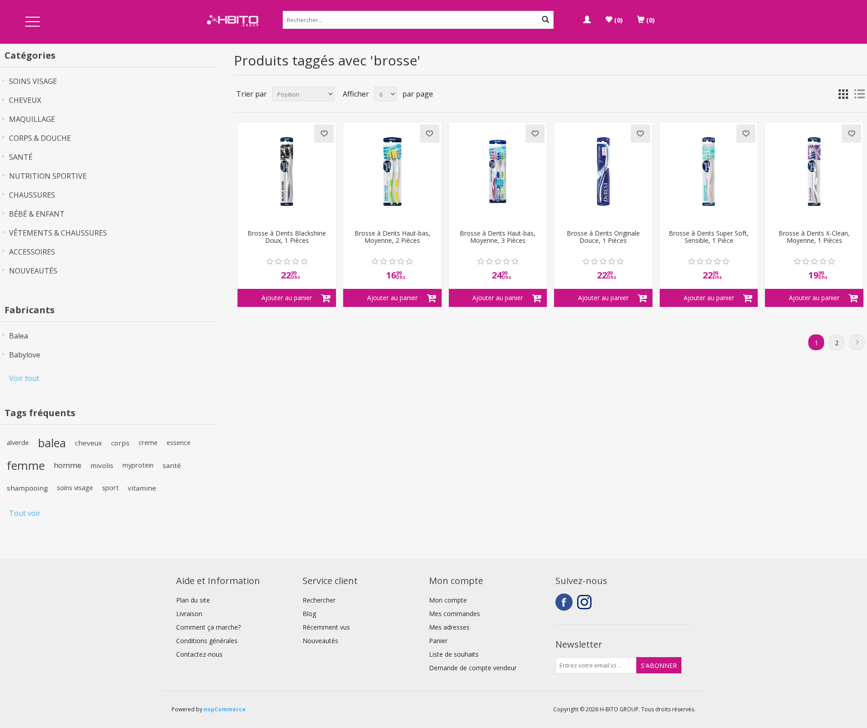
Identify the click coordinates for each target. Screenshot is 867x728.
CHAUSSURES (32, 195)
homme (67, 465)
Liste (859, 94)
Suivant (857, 342)
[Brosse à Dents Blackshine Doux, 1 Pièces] (287, 171)
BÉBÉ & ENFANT (37, 214)
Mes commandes (454, 613)
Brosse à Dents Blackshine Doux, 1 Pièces (286, 237)
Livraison (189, 613)
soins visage (75, 487)
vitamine (142, 487)
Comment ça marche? (208, 627)
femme (26, 465)
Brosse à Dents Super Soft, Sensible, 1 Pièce (709, 237)
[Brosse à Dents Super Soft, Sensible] (709, 171)
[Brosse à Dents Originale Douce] (603, 171)
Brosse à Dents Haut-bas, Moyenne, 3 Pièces (498, 237)
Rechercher (319, 600)
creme (148, 442)
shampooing (27, 487)
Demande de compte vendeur (473, 667)
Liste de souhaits (454, 654)
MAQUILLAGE (32, 119)
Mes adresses (449, 627)
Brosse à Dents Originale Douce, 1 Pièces (603, 237)
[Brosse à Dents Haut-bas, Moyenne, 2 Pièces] (392, 171)
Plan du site (193, 600)
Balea (18, 336)
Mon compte (448, 600)
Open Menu (32, 22)
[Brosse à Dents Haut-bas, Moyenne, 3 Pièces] (498, 171)
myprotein (138, 465)
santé (172, 465)
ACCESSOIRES (32, 252)
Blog (309, 613)
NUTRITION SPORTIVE (48, 176)
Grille (843, 94)
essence (179, 442)
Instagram (585, 602)
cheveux (88, 442)
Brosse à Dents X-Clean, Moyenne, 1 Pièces (814, 237)
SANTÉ (21, 157)
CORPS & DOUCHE (40, 138)
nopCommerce (225, 709)
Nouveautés (320, 640)
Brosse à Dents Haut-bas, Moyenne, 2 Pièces (392, 237)
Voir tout (24, 378)
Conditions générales (207, 640)
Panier (438, 640)
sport (110, 487)
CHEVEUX (25, 100)
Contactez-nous (199, 654)
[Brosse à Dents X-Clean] (814, 171)
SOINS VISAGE (33, 81)
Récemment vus (326, 627)
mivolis (101, 465)
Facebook (564, 602)
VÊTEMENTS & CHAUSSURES (58, 233)
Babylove (24, 355)
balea (52, 443)
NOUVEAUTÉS (33, 271)
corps (120, 442)
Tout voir (25, 513)
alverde (18, 442)
